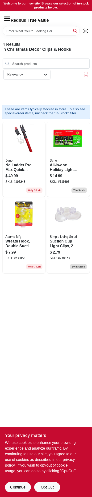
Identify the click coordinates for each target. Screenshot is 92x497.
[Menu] (7, 19)
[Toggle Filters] (86, 74)
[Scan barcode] (86, 31)
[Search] (75, 30)
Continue (17, 487)
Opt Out (47, 487)
